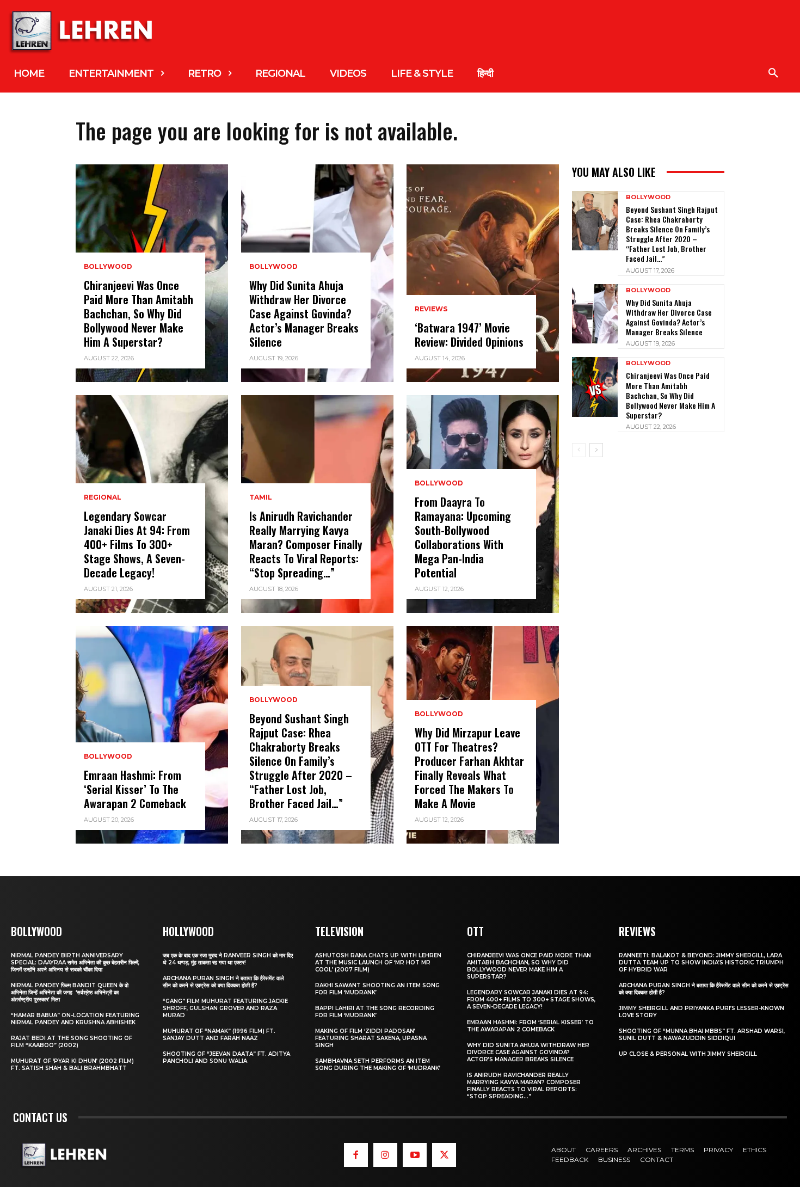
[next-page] (596, 450)
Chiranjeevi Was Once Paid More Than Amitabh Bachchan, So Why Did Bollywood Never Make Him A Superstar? (138, 313)
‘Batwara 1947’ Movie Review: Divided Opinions (469, 334)
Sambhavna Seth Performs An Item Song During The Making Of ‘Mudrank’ (377, 1064)
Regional (102, 497)
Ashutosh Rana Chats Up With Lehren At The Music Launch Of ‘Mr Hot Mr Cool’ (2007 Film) (378, 962)
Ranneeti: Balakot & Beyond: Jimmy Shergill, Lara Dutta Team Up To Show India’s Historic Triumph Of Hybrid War (701, 962)
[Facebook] (356, 1155)
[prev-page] (579, 450)
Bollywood (108, 266)
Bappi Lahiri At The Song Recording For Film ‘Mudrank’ (374, 1012)
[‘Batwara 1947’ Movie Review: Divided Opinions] (483, 273)
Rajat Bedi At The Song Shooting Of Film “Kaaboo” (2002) (71, 1042)
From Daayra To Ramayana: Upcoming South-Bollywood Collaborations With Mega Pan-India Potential (463, 537)
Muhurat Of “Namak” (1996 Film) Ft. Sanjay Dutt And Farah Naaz (219, 1035)
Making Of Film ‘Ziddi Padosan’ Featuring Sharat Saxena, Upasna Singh (371, 1038)
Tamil (260, 497)
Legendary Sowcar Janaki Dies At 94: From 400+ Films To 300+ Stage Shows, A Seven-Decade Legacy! (137, 544)
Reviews (431, 309)
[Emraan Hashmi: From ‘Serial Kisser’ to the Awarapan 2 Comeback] (152, 735)
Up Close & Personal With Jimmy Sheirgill (688, 1053)
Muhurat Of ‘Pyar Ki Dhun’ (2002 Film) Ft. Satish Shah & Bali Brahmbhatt (72, 1064)
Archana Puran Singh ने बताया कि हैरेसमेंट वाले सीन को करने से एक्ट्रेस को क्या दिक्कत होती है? (223, 982)
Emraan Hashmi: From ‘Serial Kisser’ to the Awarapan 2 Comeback (135, 789)
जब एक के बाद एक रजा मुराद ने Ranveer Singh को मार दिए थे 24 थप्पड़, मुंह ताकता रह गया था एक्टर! (228, 959)
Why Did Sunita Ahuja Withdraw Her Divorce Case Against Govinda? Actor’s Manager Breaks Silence (304, 313)
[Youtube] (415, 1155)
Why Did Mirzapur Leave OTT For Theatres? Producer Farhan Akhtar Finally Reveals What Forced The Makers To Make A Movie (469, 767)
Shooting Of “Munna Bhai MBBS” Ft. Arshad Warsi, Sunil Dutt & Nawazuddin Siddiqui (702, 1035)
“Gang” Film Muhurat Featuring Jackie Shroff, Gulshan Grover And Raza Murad (225, 1008)
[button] (773, 73)
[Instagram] (385, 1155)
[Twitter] (444, 1155)
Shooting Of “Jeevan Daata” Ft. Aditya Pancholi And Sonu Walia (226, 1057)
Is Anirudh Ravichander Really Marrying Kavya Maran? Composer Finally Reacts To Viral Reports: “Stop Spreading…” (305, 544)
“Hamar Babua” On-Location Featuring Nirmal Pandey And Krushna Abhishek (75, 1019)
